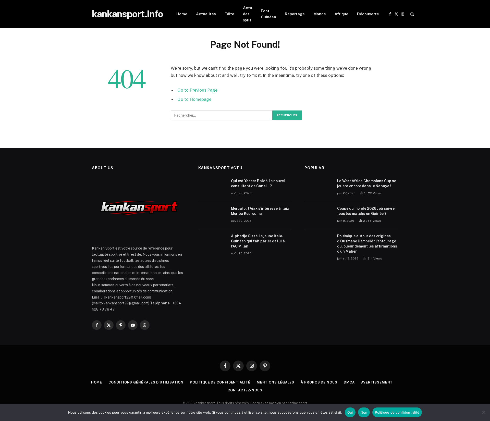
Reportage (295, 14)
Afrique (341, 14)
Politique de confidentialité (220, 382)
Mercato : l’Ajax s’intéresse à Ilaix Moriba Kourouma (260, 211)
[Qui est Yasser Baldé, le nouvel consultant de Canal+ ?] (212, 187)
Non (364, 412)
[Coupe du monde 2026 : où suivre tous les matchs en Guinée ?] (318, 215)
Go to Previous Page (197, 90)
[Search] (411, 14)
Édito (229, 14)
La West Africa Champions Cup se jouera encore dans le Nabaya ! (366, 183)
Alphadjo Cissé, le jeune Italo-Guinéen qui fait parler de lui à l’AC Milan (258, 241)
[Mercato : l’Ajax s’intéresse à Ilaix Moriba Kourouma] (212, 215)
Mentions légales (276, 382)
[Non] (483, 412)
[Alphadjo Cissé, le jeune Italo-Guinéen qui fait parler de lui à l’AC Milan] (212, 242)
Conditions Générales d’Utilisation (145, 382)
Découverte (368, 14)
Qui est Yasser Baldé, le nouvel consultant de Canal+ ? (258, 183)
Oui (350, 412)
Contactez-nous (245, 390)
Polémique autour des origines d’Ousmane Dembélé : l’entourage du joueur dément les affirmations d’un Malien (367, 243)
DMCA (349, 382)
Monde (319, 14)
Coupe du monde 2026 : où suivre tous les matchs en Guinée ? (366, 211)
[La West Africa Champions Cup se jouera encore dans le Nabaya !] (318, 187)
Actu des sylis (247, 14)
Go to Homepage (194, 99)
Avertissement (377, 382)
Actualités (206, 14)
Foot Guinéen (268, 14)
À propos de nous (319, 382)
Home (181, 14)
